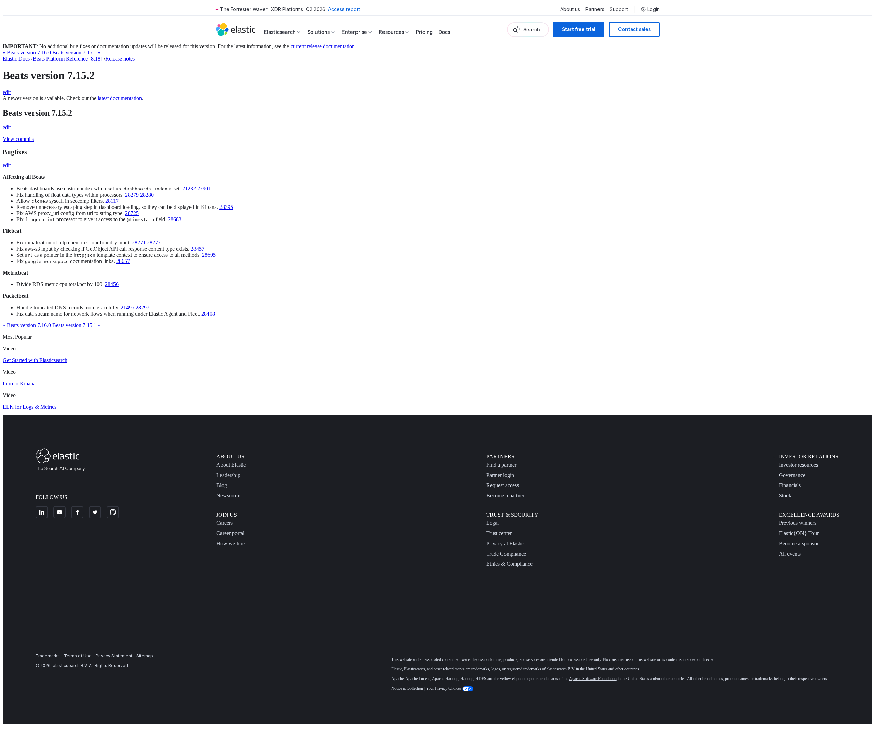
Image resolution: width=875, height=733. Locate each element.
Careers (224, 523)
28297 (142, 307)
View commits (18, 139)
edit (7, 92)
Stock (785, 495)
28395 (226, 207)
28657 (123, 261)
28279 (132, 195)
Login (653, 9)
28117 (112, 201)
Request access (502, 485)
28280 (147, 195)
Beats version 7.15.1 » (76, 52)
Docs (444, 32)
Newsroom (228, 495)
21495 (127, 307)
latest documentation (120, 98)
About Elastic (231, 465)
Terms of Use (78, 655)
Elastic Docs (16, 59)
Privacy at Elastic (505, 543)
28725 (132, 213)
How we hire (230, 543)
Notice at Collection (407, 688)
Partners (594, 9)
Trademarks (48, 655)
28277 (154, 242)
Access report (344, 9)
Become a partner (505, 495)
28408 (208, 314)
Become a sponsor (799, 543)
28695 (209, 255)
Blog (221, 485)
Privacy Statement (114, 655)
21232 (189, 188)
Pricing (424, 32)
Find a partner (501, 465)
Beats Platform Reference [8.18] (67, 59)
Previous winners (797, 523)
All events (790, 554)
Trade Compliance (506, 554)
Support (619, 9)
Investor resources (798, 465)
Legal (492, 523)
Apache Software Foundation (593, 678)
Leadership (228, 475)
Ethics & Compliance (509, 564)
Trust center (499, 533)
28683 (174, 219)
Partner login (500, 475)
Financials (790, 485)
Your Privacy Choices (444, 688)
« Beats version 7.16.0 (27, 52)
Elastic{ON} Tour (799, 533)
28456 (112, 284)
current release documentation (323, 46)
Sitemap (144, 655)
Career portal (230, 533)
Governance (792, 475)
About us (570, 9)
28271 (139, 242)
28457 (197, 249)
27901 (204, 188)
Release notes (120, 59)
